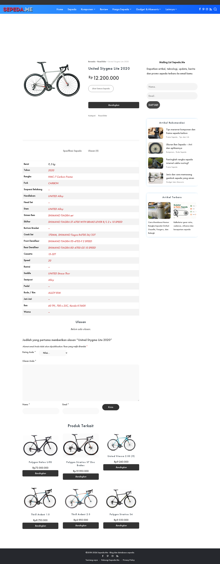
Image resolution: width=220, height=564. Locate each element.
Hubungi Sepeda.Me (110, 560)
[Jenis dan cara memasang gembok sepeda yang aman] (155, 178)
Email (65, 404)
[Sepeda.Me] (18, 9)
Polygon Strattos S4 (121, 514)
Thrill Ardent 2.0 (80, 514)
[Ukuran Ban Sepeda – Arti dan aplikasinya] (155, 148)
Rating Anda (29, 352)
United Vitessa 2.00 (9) (121, 456)
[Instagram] (207, 9)
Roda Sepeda (181, 152)
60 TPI (51, 305)
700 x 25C (62, 305)
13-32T (52, 254)
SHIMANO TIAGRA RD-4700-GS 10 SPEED (72, 247)
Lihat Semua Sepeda (101, 88)
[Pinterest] (203, 9)
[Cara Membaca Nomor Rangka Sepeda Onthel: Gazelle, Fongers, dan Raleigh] (159, 210)
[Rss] (210, 9)
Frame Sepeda (171, 137)
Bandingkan (113, 105)
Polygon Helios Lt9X (40, 462)
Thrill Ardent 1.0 (40, 514)
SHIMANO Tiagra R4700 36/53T (76, 234)
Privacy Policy (129, 560)
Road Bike (101, 61)
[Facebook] (200, 9)
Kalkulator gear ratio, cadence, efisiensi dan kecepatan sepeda (184, 226)
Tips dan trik (184, 137)
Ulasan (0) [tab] (93, 150)
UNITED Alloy (55, 196)
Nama (26, 404)
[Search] (215, 9)
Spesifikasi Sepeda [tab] (72, 150)
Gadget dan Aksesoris (175, 182)
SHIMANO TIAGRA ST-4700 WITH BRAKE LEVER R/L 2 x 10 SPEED (85, 222)
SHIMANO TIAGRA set (60, 215)
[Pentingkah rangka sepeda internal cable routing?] (155, 163)
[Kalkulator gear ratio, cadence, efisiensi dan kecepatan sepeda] (185, 210)
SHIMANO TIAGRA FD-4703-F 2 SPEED (70, 241)
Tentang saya (91, 560)
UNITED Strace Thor (59, 273)
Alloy (51, 280)
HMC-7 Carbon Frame (60, 176)
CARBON (53, 183)
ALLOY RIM (54, 292)
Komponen (170, 152)
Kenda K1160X (77, 305)
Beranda (91, 61)
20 (49, 260)
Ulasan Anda (29, 361)
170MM (52, 234)
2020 (51, 170)
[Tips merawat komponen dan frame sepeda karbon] (155, 133)
